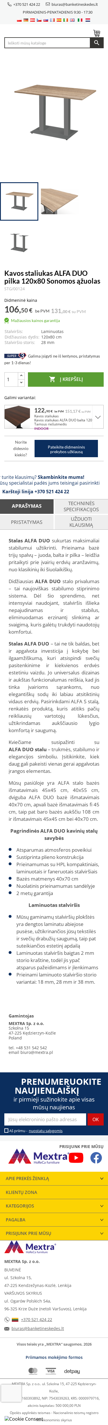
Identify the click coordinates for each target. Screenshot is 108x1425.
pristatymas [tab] (26, 522)
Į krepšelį (66, 379)
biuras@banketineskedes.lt (75, 4)
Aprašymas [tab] (26, 506)
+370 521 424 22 (26, 4)
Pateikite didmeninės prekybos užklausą (66, 449)
